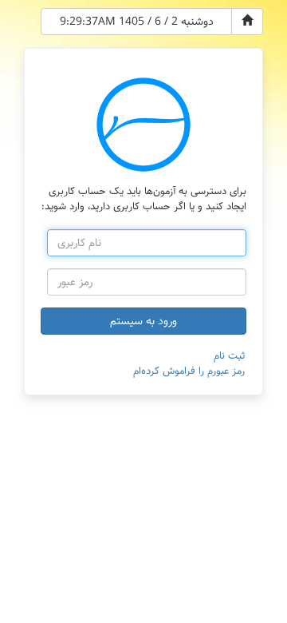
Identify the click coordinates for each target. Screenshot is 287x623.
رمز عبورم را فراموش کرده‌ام (189, 371)
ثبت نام (229, 355)
